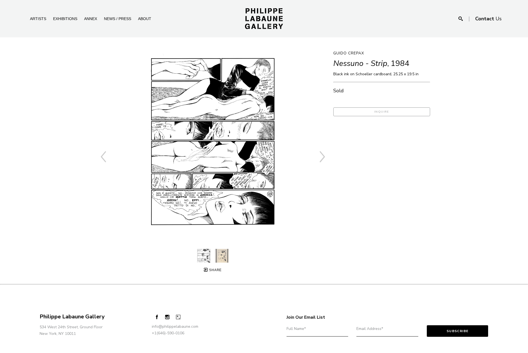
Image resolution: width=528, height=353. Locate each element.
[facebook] (157, 317)
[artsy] (178, 317)
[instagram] (167, 317)
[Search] (460, 18)
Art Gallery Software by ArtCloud (54, 347)
